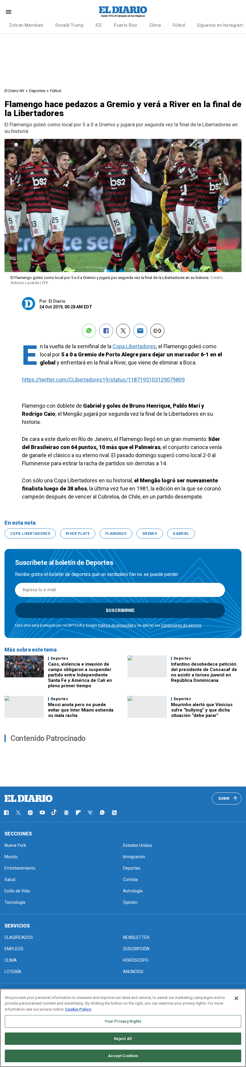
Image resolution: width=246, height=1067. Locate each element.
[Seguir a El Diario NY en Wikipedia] (90, 813)
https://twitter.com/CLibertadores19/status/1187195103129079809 (103, 379)
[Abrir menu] (8, 12)
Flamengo (116, 534)
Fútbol (179, 25)
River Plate (78, 534)
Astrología (132, 891)
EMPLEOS (13, 948)
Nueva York (15, 845)
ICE (99, 25)
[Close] (236, 998)
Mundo (11, 856)
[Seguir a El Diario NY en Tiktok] (54, 813)
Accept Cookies (123, 1056)
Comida (130, 879)
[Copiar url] (157, 331)
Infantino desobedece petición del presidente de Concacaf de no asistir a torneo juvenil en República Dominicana (204, 672)
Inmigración (134, 856)
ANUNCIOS (133, 971)
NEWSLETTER (136, 937)
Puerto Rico (125, 25)
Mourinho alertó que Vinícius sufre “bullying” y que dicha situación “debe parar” (201, 710)
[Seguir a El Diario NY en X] (18, 813)
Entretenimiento (19, 868)
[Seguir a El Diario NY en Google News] (66, 813)
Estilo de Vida (17, 891)
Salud (9, 879)
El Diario (57, 301)
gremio (149, 534)
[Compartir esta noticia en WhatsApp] (89, 331)
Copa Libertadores (134, 346)
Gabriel (181, 534)
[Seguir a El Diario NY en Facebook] (6, 813)
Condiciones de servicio (181, 625)
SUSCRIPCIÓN (136, 948)
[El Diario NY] (123, 11)
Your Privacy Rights (123, 1021)
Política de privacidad (116, 625)
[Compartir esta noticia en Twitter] (123, 331)
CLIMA (10, 960)
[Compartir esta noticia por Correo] (140, 331)
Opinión (130, 902)
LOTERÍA (12, 971)
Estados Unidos (137, 845)
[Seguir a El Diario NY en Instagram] (30, 813)
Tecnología (14, 902)
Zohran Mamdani (26, 25)
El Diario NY (14, 90)
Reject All (123, 1038)
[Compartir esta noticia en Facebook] (106, 331)
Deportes (37, 90)
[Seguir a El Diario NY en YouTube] (42, 813)
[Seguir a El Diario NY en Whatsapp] (102, 813)
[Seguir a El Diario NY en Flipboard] (78, 813)
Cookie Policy (78, 1009)
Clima (155, 25)
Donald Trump (70, 25)
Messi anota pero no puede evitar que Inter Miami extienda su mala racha (80, 710)
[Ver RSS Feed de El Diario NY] (114, 813)
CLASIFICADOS (18, 937)
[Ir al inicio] (28, 799)
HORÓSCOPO (135, 960)
